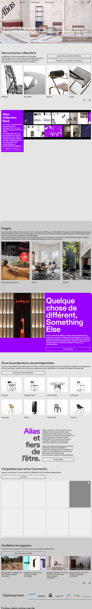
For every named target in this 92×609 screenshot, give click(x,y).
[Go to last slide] (84, 100)
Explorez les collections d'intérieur (69, 56)
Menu (23, 2)
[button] (12, 494)
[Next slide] (89, 100)
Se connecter (82, 2)
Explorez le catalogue (12, 149)
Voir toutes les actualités (23, 553)
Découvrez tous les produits (23, 373)
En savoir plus (24, 40)
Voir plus (23, 477)
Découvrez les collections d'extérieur (69, 61)
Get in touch (49, 2)
